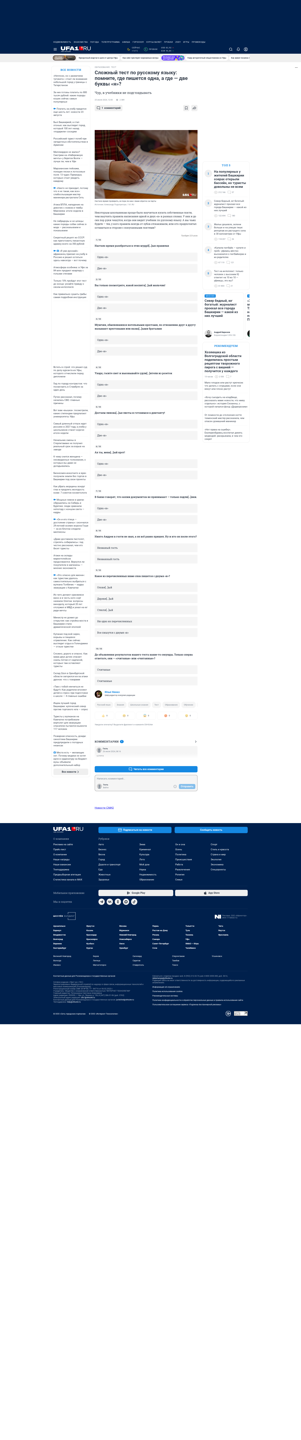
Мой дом (144, 864)
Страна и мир (218, 854)
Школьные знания (139, 705)
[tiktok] (134, 902)
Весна (101, 854)
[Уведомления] (238, 49)
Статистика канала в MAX (67, 879)
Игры (186, 42)
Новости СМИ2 (104, 807)
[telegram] (101, 902)
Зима (142, 844)
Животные (104, 874)
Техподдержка (61, 869)
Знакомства (81, 42)
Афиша (126, 42)
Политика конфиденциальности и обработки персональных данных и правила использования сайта (197, 1000)
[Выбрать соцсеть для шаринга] (194, 108)
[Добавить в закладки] (186, 108)
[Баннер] (64, 58)
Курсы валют (154, 42)
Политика (180, 854)
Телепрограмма (110, 42)
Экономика (217, 864)
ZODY (178, 42)
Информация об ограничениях (166, 987)
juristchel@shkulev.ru (125, 1000)
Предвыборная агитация (67, 874)
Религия (179, 874)
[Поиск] (231, 49)
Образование (171, 705)
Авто (101, 844)
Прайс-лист (59, 849)
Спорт (214, 844)
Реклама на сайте (63, 844)
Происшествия (183, 859)
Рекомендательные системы (165, 996)
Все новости (71, 70)
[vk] (110, 902)
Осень (178, 849)
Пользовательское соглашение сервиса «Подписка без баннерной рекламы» (186, 1004)
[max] (126, 902)
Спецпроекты (218, 869)
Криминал (145, 849)
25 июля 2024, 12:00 (104, 100)
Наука (142, 869)
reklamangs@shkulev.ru (162, 978)
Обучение (188, 705)
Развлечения (182, 869)
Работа (179, 864)
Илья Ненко (112, 692)
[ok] (118, 902)
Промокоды (198, 42)
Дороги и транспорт (109, 864)
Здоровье (103, 879)
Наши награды (61, 859)
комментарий (111, 107)
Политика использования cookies (167, 991)
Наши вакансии (62, 864)
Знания (120, 705)
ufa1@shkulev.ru (88, 997)
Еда (100, 869)
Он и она (180, 844)
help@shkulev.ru (74, 1002)
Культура (144, 854)
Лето (142, 859)
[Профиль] (246, 49)
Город (101, 859)
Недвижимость (62, 42)
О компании (60, 854)
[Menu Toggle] (55, 49)
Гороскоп (138, 42)
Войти (105, 787)
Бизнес (102, 849)
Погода (94, 42)
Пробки (168, 42)
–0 (194, 761)
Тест (156, 705)
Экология (216, 859)
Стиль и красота (220, 849)
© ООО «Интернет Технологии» (103, 1014)
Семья (178, 879)
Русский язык (104, 705)
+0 (185, 761)
